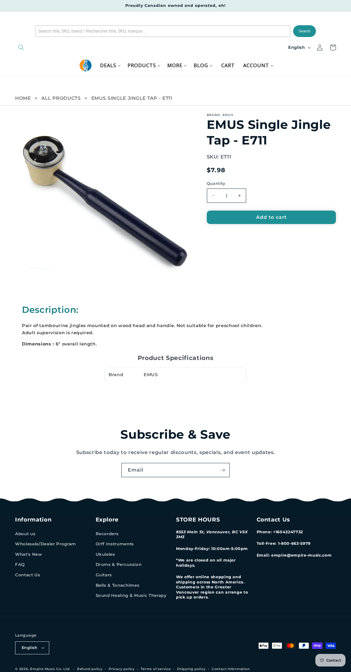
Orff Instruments (115, 543)
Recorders (107, 533)
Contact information (231, 669)
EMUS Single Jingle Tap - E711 (131, 98)
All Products (61, 98)
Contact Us (27, 574)
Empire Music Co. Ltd (49, 669)
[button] (49, 47)
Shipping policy (191, 669)
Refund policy (90, 669)
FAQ (20, 564)
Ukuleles (105, 554)
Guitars (104, 574)
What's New (28, 554)
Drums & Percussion (119, 564)
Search (304, 31)
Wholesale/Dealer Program (45, 543)
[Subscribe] (222, 470)
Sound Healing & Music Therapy (131, 595)
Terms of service (156, 669)
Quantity (216, 183)
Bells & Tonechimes (118, 585)
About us (25, 533)
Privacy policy (122, 669)
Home (23, 98)
